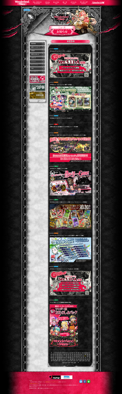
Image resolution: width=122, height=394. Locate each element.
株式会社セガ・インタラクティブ (52, 381)
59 (89, 356)
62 (55, 357)
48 (66, 356)
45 (60, 356)
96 (87, 359)
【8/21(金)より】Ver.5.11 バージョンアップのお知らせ (61, 118)
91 (77, 359)
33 (75, 354)
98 (52, 360)
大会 (32, 68)
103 (65, 360)
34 (77, 354)
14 (74, 353)
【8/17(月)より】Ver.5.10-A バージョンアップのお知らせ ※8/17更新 (64, 268)
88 (70, 359)
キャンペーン (34, 64)
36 (81, 354)
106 (74, 360)
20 (87, 353)
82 (58, 359)
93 (81, 359)
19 (85, 353)
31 (70, 354)
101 (59, 360)
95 (85, 359)
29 (66, 354)
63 (58, 357)
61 (53, 357)
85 (64, 359)
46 (62, 356)
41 (51, 356)
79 (51, 359)
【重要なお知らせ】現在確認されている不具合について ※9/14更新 (64, 126)
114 (69, 362)
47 (64, 356)
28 (64, 354)
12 (70, 353)
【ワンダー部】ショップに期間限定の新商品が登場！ (61, 302)
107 (77, 360)
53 (77, 356)
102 (62, 360)
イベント (33, 61)
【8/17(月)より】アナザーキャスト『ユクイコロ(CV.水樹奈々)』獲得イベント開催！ (67, 235)
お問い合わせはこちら (34, 383)
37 (83, 354)
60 (51, 357)
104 (68, 360)
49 (68, 356)
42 (53, 356)
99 (54, 360)
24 (55, 354)
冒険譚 (33, 50)
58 (87, 356)
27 (62, 354)
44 (58, 356)
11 (68, 353)
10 (66, 353)
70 (72, 357)
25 (58, 354)
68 (68, 357)
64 (60, 357)
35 (79, 354)
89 (72, 359)
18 (83, 353)
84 (62, 359)
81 (55, 359)
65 (62, 357)
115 (72, 362)
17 (80, 353)
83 (60, 359)
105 (71, 360)
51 (72, 356)
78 (89, 357)
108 (80, 360)
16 (78, 353)
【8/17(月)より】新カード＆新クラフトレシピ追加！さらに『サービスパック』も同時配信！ (69, 202)
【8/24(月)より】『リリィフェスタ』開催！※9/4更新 (61, 84)
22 (51, 354)
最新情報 (33, 43)
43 (55, 356)
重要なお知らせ (35, 54)
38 (85, 354)
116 (75, 362)
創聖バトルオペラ (35, 47)
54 (79, 356)
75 (83, 357)
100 (56, 360)
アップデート (34, 71)
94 (83, 359)
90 (75, 359)
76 (85, 357)
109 (83, 360)
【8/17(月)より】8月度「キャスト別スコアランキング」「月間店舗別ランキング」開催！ (68, 135)
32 (72, 354)
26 (60, 354)
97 (89, 359)
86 (66, 359)
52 (75, 356)
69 (70, 357)
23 (53, 354)
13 (72, 353)
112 (63, 362)
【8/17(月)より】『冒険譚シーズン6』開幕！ (59, 168)
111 (89, 360)
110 (86, 360)
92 (79, 359)
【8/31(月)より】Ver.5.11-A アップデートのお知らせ (60, 51)
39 (87, 354)
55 (81, 356)
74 (81, 357)
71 (75, 357)
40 (89, 354)
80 (53, 359)
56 (83, 356)
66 (64, 357)
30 (68, 354)
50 (70, 356)
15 (76, 353)
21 (89, 353)
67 (66, 357)
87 (68, 359)
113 (66, 362)
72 (77, 357)
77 (87, 357)
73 (79, 357)
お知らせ (33, 57)
